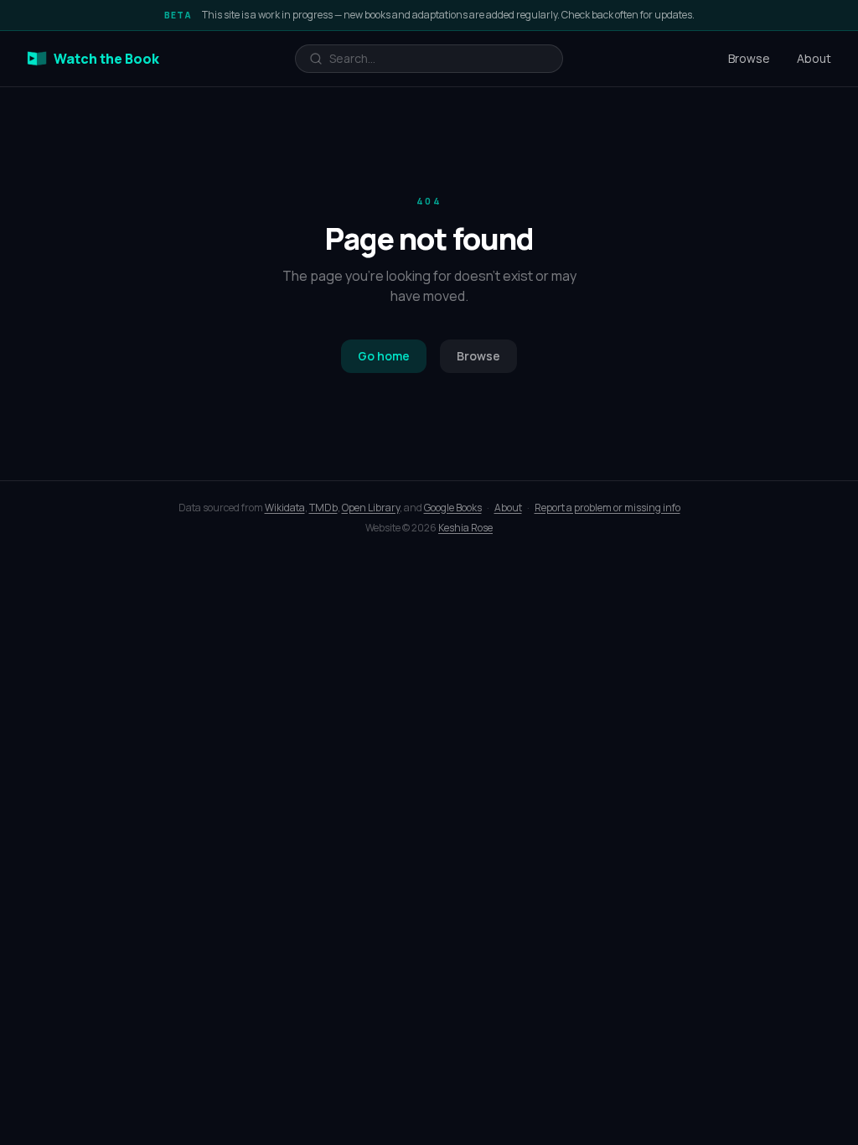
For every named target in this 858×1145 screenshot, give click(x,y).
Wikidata (285, 507)
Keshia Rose (465, 528)
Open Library (371, 507)
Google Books (453, 507)
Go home (384, 356)
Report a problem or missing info (607, 507)
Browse (749, 58)
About (814, 58)
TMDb (323, 507)
